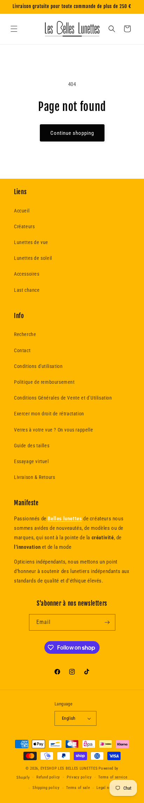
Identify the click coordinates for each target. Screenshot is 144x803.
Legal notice (107, 787)
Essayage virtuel (31, 461)
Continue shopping (72, 133)
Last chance (27, 290)
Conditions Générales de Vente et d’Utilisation (63, 398)
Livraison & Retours (34, 477)
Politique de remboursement (44, 382)
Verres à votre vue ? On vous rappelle (53, 430)
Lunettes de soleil (33, 258)
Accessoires (26, 274)
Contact (22, 350)
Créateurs (24, 226)
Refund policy (48, 777)
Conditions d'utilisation (38, 366)
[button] (14, 29)
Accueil (21, 210)
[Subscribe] (107, 622)
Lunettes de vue (31, 242)
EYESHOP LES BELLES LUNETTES (69, 768)
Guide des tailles (31, 445)
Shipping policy (46, 787)
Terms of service (112, 777)
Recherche (25, 334)
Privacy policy (79, 777)
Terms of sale (78, 787)
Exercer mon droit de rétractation (49, 413)
